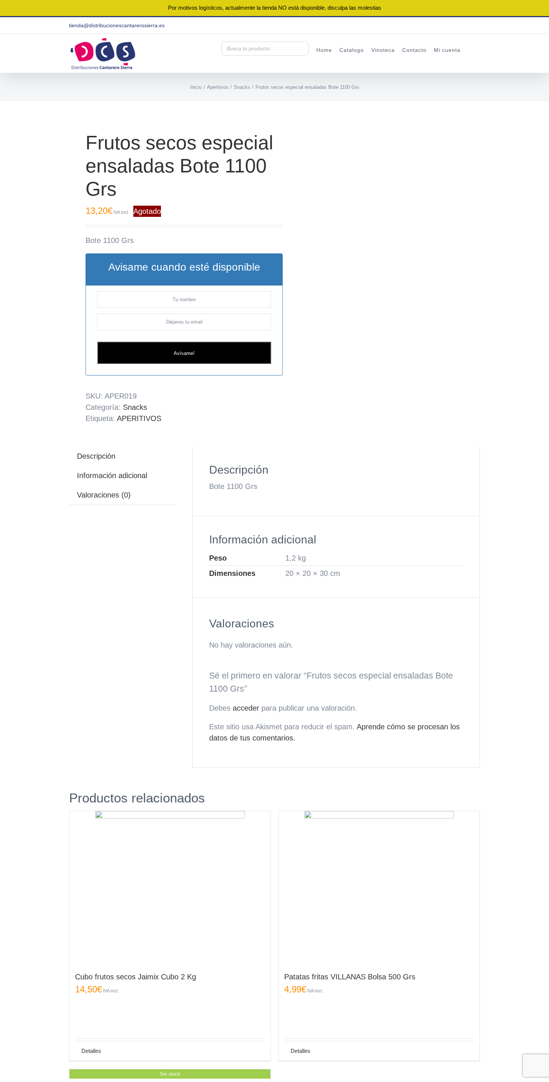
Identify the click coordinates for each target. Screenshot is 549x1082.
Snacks (135, 407)
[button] (470, 49)
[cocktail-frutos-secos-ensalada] (167, 106)
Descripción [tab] (96, 456)
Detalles (91, 1051)
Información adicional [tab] (112, 475)
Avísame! (184, 353)
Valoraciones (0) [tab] (104, 495)
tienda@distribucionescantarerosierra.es (117, 25)
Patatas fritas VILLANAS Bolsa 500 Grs (349, 977)
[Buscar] (301, 48)
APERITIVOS (139, 418)
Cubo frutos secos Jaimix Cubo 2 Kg (135, 977)
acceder (246, 708)
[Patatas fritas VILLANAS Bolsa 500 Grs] (379, 885)
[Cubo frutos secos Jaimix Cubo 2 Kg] (169, 885)
